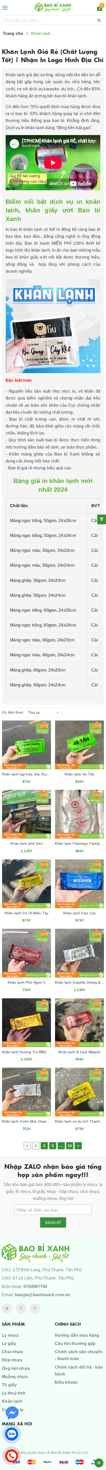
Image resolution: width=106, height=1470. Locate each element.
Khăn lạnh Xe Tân (79, 774)
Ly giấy (9, 1343)
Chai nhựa (12, 1352)
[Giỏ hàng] (99, 9)
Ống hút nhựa (16, 1368)
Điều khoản (66, 1382)
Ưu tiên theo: (13, 712)
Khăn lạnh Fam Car (79, 913)
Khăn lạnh (12, 1401)
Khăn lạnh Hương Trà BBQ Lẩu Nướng (34, 1052)
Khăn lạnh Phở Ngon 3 (27, 982)
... (61, 1146)
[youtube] (35, 1308)
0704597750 (35, 1286)
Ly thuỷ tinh (13, 1393)
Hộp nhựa (12, 1360)
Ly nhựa (10, 1335)
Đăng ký (53, 1222)
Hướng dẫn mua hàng (77, 1335)
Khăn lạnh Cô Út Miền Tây (26, 913)
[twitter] (7, 1308)
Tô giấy (9, 1385)
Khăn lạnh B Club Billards (79, 1052)
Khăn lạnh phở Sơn (26, 843)
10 (70, 1146)
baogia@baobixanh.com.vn (42, 1295)
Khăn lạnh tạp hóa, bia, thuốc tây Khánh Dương (41, 774)
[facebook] (21, 1308)
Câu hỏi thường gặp (75, 1343)
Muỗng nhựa (15, 1376)
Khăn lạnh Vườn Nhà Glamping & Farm (34, 1121)
